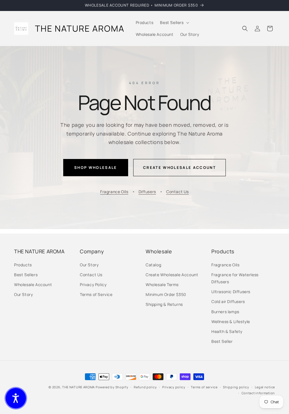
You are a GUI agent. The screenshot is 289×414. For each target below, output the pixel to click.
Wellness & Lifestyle (230, 321)
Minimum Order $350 (166, 294)
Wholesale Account (33, 284)
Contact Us (177, 191)
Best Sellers (26, 274)
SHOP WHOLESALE (95, 167)
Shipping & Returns (164, 304)
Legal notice (265, 387)
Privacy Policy (93, 284)
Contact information (258, 393)
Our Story (23, 294)
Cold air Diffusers (228, 301)
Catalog (153, 264)
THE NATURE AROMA (78, 387)
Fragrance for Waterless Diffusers (235, 278)
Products (23, 264)
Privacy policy (173, 387)
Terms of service (204, 387)
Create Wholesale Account (172, 274)
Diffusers (147, 191)
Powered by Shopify (112, 387)
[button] (174, 23)
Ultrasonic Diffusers (230, 291)
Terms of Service (96, 294)
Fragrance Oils (114, 191)
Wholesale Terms (162, 284)
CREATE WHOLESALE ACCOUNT (179, 167)
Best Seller (222, 341)
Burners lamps (225, 311)
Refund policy (145, 387)
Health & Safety (226, 331)
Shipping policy (236, 387)
